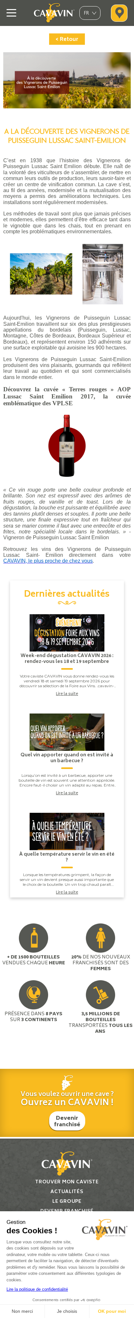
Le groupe (66, 1202)
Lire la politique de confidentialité (37, 1289)
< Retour (67, 39)
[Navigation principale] (11, 13)
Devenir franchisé (67, 1121)
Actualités (66, 1192)
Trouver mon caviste (67, 1182)
